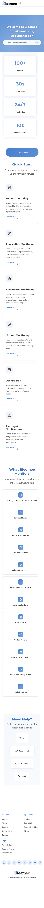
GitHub (26, 831)
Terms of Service (8, 849)
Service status (7, 831)
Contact (5, 835)
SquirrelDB (28, 823)
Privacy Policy (7, 845)
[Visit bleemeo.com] (20, 3)
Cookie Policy (7, 853)
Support (5, 827)
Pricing (4, 823)
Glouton (27, 819)
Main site (5, 819)
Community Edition (31, 827)
